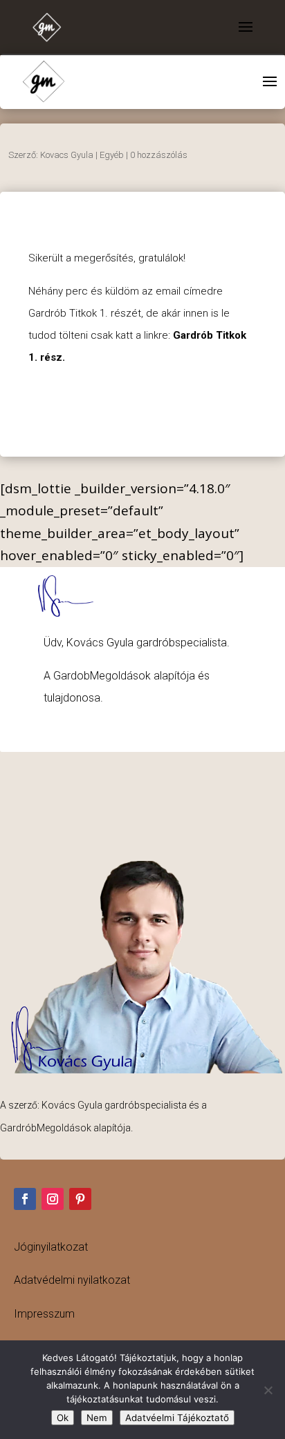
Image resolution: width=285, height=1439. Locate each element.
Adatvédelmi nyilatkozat (72, 1280)
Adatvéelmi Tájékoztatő (177, 1417)
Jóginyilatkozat (51, 1246)
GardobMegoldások (102, 675)
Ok (62, 1417)
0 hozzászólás (158, 155)
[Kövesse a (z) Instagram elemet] (53, 1199)
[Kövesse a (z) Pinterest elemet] (80, 1199)
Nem (96, 1417)
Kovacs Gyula (66, 155)
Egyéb (112, 155)
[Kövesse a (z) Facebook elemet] (25, 1199)
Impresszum (44, 1313)
